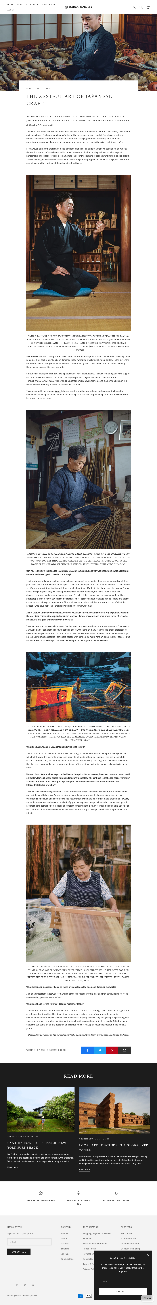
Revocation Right (91, 1254)
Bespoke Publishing (130, 1248)
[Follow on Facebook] (8, 1285)
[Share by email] (125, 1050)
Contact (65, 1238)
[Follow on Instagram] (16, 1285)
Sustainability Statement (95, 1243)
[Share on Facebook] (88, 1050)
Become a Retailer (130, 1243)
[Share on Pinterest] (112, 1050)
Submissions (67, 1259)
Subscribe (123, 1292)
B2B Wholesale (128, 1238)
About (10, 9)
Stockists (87, 1238)
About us (65, 1233)
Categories (32, 4)
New (19, 4)
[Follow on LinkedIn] (32, 1285)
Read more (12, 1167)
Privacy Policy (90, 1269)
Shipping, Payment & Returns (97, 1233)
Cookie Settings (90, 1259)
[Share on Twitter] (100, 1050)
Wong (58, 391)
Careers (65, 1243)
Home (10, 4)
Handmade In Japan (118, 1035)
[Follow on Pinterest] (24, 1285)
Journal (65, 1254)
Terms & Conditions (92, 1264)
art (48, 88)
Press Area (126, 1233)
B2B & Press (49, 4)
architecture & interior (22, 1136)
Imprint (65, 1248)
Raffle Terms (89, 1248)
